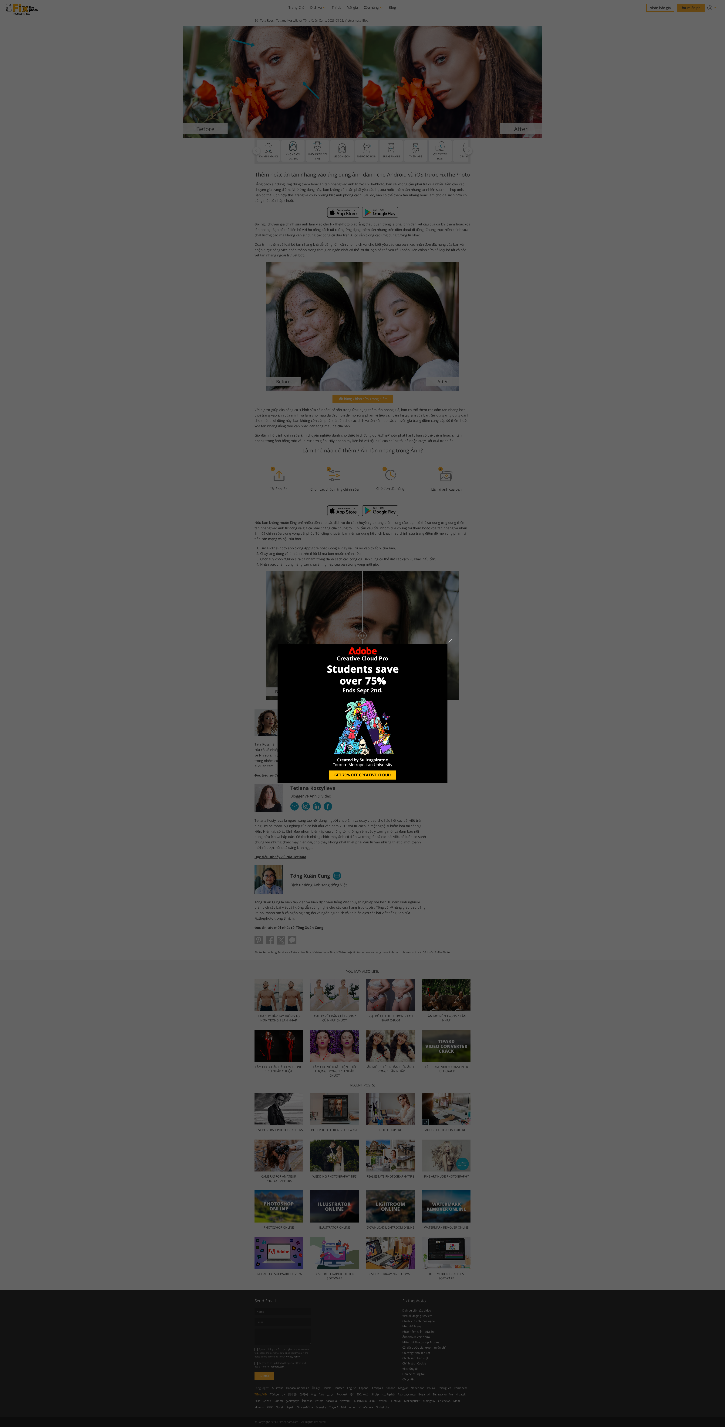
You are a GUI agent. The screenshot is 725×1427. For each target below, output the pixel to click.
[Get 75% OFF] (362, 713)
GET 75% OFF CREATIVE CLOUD (362, 774)
